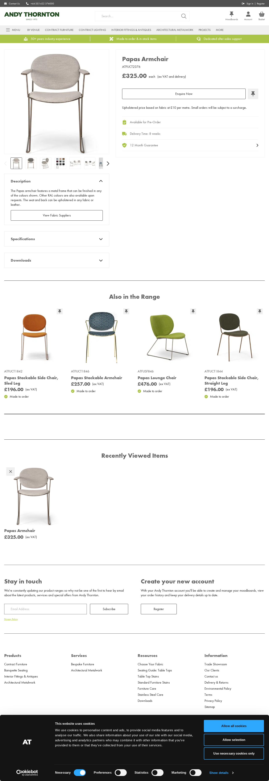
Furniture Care (147, 689)
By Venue (33, 30)
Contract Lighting (92, 30)
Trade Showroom (215, 664)
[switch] (121, 772)
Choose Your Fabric (150, 664)
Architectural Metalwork (174, 30)
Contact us (211, 676)
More (220, 30)
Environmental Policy (217, 689)
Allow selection (234, 740)
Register (261, 3)
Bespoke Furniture (82, 664)
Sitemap (209, 707)
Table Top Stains (148, 676)
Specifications (23, 239)
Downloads (21, 260)
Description (21, 181)
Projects (205, 30)
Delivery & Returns (216, 682)
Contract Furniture (59, 30)
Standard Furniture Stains (154, 682)
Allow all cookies (234, 726)
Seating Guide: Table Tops (155, 670)
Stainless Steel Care (150, 695)
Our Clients (211, 670)
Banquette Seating (16, 670)
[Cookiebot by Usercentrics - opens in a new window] (27, 773)
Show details (218, 772)
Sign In (250, 3)
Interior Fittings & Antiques (131, 30)
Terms (208, 695)
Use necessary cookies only (234, 753)
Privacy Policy (11, 619)
